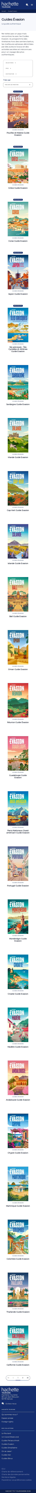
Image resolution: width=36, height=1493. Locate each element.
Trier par (7, 80)
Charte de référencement (12, 1472)
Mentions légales (9, 1477)
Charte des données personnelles (15, 1474)
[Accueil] (10, 4)
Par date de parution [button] (11, 84)
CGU (3, 1469)
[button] (10, 63)
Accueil (4, 11)
